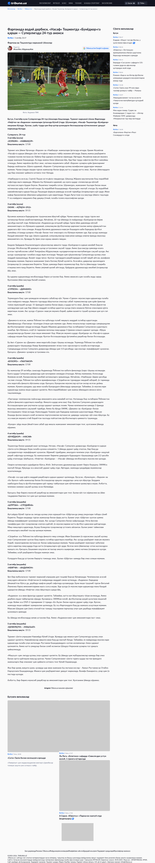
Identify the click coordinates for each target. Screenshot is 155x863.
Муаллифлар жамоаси (122, 851)
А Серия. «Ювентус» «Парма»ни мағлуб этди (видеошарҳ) (80, 817)
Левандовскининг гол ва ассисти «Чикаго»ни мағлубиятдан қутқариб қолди (128, 100)
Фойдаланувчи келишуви (59, 851)
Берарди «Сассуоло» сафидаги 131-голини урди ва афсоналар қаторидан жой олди (128, 65)
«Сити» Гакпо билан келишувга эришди (27, 758)
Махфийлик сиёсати (75, 851)
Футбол (56, 3)
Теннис (78, 3)
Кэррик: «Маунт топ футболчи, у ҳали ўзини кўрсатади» (126, 41)
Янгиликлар (45, 3)
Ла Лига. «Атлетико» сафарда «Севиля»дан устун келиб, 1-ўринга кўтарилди (82, 757)
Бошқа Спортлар (91, 3)
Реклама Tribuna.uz (43, 851)
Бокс (64, 3)
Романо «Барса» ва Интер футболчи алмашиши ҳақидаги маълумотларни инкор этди (128, 78)
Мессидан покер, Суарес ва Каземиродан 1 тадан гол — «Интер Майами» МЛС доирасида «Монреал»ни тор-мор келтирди (128, 114)
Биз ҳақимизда (30, 851)
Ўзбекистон (28, 9)
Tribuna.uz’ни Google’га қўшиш (97, 48)
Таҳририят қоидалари (105, 851)
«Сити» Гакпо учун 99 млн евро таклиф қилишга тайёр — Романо (127, 89)
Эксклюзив (107, 3)
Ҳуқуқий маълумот (90, 851)
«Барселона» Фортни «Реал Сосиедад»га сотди (124, 133)
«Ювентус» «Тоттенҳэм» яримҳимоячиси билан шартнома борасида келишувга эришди (127, 52)
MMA (71, 3)
